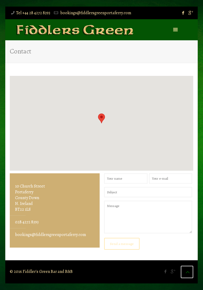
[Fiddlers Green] (74, 29)
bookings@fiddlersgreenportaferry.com (95, 13)
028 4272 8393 (27, 222)
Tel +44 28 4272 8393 (33, 13)
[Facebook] (183, 13)
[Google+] (190, 13)
